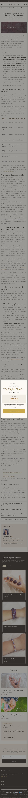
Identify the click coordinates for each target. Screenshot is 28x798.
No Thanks (14, 414)
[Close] (25, 382)
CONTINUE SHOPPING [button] (14, 411)
